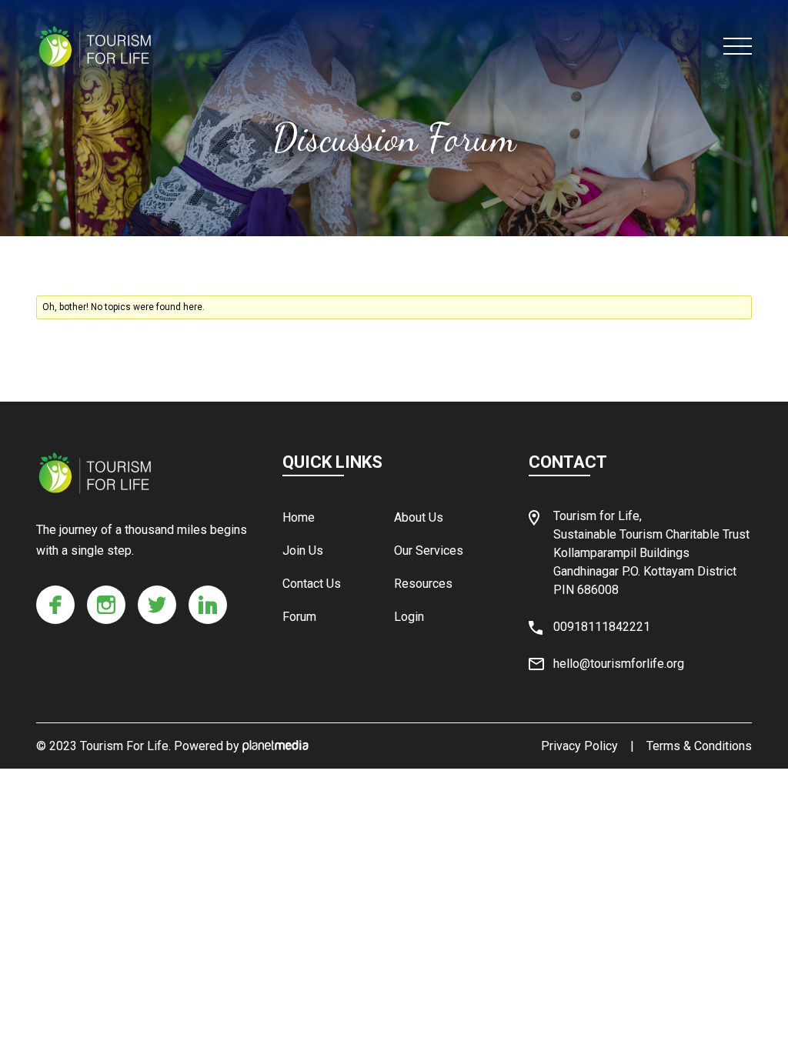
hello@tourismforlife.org (618, 663)
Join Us (302, 550)
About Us (418, 517)
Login (409, 616)
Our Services (428, 550)
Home (298, 517)
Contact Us (311, 583)
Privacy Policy (579, 746)
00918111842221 (601, 626)
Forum (299, 616)
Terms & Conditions (699, 746)
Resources (423, 583)
